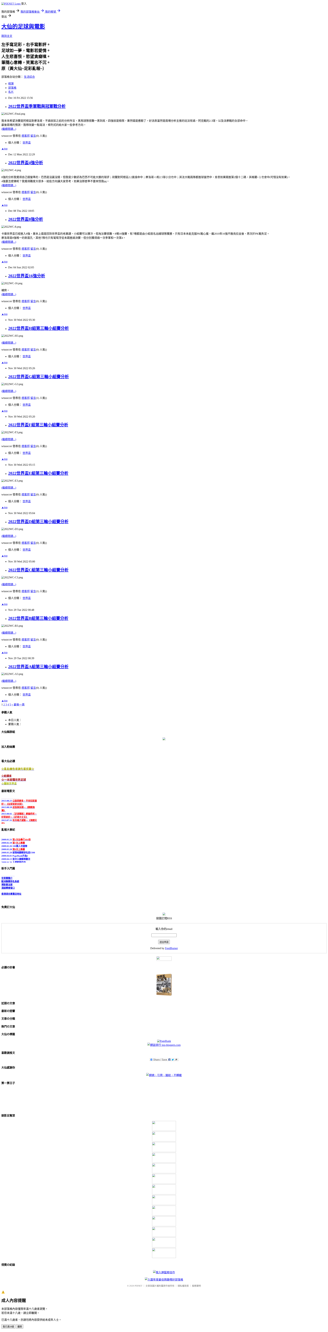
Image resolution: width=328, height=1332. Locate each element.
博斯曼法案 (6, 880)
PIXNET (138, 1285)
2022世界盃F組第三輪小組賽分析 (38, 425)
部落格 (12, 87)
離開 (19, 1326)
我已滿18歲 (8, 1326)
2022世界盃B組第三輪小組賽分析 (38, 618)
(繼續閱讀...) (8, 128)
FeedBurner (171, 948)
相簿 (11, 83)
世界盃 (27, 142)
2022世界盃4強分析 (25, 162)
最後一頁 (19, 704)
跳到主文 (6, 36)
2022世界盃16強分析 (26, 276)
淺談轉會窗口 (8, 884)
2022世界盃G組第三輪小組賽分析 (38, 376)
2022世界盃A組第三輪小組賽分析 (38, 666)
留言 (33, 135)
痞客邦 (26, 135)
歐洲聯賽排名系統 (10, 877)
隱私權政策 (183, 1285)
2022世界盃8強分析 (25, 219)
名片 (11, 91)
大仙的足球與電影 (23, 26)
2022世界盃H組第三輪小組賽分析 (38, 328)
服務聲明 (196, 1285)
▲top (4, 148)
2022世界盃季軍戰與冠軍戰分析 (37, 106)
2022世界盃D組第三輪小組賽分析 (38, 521)
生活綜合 (29, 76)
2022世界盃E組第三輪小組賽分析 (38, 473)
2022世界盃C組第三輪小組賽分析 (38, 570)
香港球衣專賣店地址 (11, 890)
